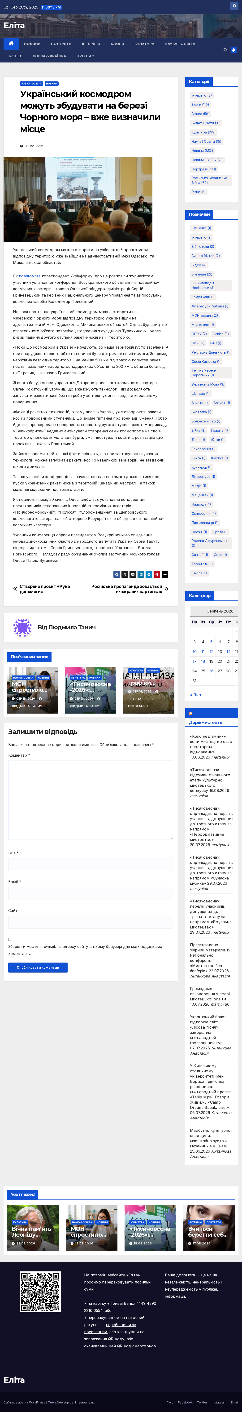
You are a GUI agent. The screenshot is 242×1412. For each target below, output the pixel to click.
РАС (215, 343)
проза (220, 532)
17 (195, 661)
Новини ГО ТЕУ (208, 160)
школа (199, 573)
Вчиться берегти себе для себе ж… (207, 1234)
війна (199, 430)
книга (199, 458)
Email (14, 881)
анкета (200, 403)
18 (203, 661)
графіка (219, 430)
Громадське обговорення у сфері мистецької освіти (210, 993)
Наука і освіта (180, 44)
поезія (199, 532)
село (220, 555)
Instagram (219, 1402)
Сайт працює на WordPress (25, 1402)
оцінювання (204, 513)
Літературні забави (210, 306)
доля (198, 440)
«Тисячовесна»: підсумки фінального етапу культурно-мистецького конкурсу (210, 780)
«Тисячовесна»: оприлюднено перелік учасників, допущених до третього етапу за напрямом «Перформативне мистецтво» (211, 824)
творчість (202, 564)
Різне (199, 192)
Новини (32, 44)
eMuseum (201, 228)
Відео (199, 265)
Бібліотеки (203, 246)
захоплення (204, 449)
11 (203, 651)
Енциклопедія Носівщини (203, 285)
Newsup (63, 1402)
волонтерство (206, 421)
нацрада (201, 504)
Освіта (221, 334)
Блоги (117, 44)
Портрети (61, 44)
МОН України (205, 315)
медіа (199, 486)
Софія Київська (206, 362)
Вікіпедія (202, 274)
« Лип (195, 695)
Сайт (12, 910)
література (203, 477)
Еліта (14, 25)
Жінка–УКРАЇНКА (49, 56)
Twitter (202, 1402)
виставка (202, 412)
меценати (202, 495)
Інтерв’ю (91, 44)
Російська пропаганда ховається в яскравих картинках (126, 589)
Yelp (170, 1402)
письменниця (205, 523)
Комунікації (203, 297)
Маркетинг (203, 325)
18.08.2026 (84, 1243)
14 (228, 651)
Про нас (85, 56)
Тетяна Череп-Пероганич (141, 702)
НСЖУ (199, 334)
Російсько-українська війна (209, 180)
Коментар (19, 755)
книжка (219, 458)
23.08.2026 (25, 1243)
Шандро (201, 393)
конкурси (202, 467)
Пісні (198, 343)
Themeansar (83, 1402)
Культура (144, 44)
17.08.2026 (202, 1243)
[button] (225, 50)
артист (222, 403)
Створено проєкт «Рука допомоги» (45, 589)
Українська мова (208, 384)
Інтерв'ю (202, 95)
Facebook (185, 1402)
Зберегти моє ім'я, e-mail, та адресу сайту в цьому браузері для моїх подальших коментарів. (85, 950)
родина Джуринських (209, 543)
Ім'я (13, 853)
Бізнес (15, 56)
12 (211, 651)
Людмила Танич (71, 627)
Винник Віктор (206, 256)
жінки (218, 440)
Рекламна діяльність (211, 352)
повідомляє (30, 276)
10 (195, 651)
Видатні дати (206, 123)
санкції (200, 555)
